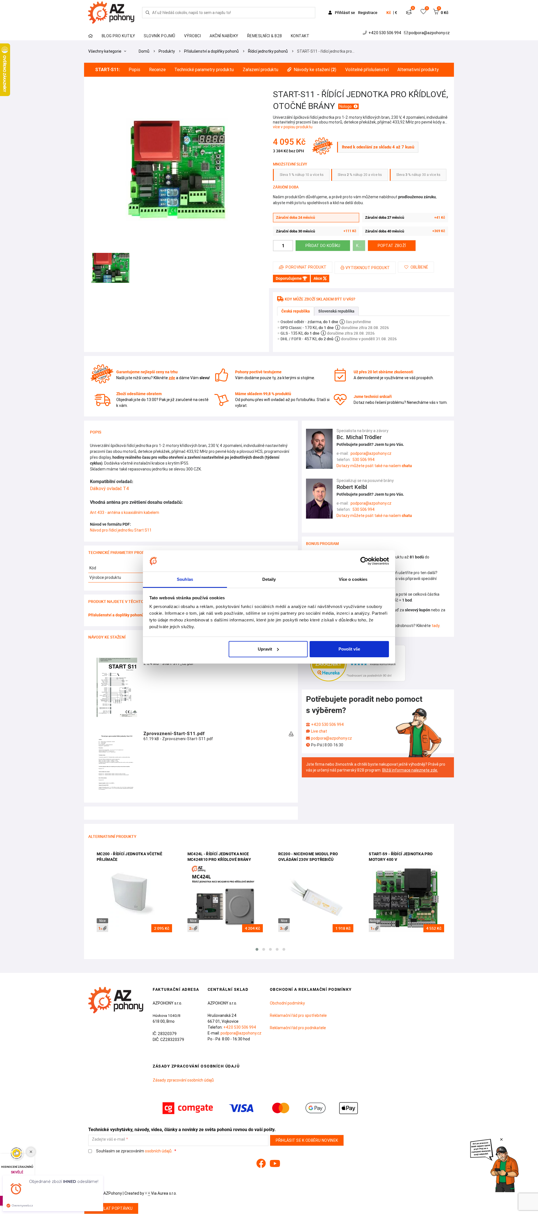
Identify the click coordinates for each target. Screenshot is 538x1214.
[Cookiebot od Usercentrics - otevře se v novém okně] (364, 561)
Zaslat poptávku (114, 1208)
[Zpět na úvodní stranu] (110, 12)
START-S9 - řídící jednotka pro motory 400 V (401, 857)
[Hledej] (147, 12)
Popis (134, 69)
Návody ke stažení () (315, 69)
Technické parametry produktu (204, 69)
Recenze (157, 69)
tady (435, 625)
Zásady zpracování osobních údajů (183, 1080)
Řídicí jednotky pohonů (268, 51)
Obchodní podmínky (287, 1003)
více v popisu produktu (292, 126)
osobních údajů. (158, 1151)
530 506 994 (364, 459)
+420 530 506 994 (385, 32)
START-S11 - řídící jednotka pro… (325, 51)
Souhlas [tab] (185, 579)
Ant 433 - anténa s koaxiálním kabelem (124, 512)
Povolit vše (349, 649)
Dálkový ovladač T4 (109, 488)
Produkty (167, 51)
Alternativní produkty (418, 69)
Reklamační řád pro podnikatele (298, 1027)
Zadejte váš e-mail (108, 1139)
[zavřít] (501, 1140)
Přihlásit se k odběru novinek (307, 1140)
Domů (144, 51)
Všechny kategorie (105, 51)
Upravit (265, 649)
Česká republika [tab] (295, 311)
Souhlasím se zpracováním (133, 1151)
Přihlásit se (345, 12)
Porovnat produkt (306, 267)
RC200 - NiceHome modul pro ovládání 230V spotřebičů (308, 857)
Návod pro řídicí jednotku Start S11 (121, 530)
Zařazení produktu (260, 69)
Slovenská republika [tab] (336, 311)
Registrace (367, 12)
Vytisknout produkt (367, 267)
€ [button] (396, 12)
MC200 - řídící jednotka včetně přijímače (129, 857)
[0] (409, 12)
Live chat (319, 731)
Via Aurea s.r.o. (163, 1193)
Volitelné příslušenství (367, 69)
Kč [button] (388, 12)
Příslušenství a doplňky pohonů (211, 51)
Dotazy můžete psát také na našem (374, 465)
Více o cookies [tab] (353, 579)
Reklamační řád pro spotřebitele (298, 1015)
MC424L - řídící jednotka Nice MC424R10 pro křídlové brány (219, 857)
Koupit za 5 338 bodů (360, 245)
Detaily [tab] (269, 579)
